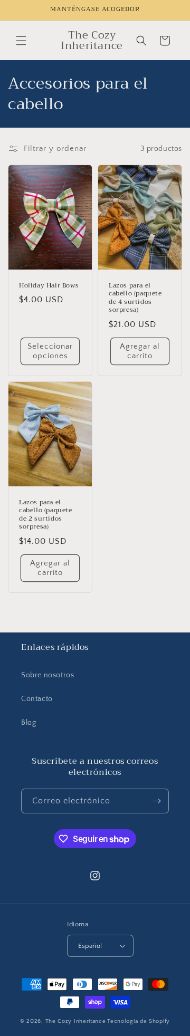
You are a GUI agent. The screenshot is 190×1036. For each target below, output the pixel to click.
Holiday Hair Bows (49, 286)
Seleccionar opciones (50, 351)
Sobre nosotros (47, 675)
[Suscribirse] (156, 801)
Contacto (37, 699)
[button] (21, 40)
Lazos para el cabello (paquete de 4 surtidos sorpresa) (135, 298)
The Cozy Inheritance (75, 1021)
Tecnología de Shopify (138, 1021)
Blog (28, 722)
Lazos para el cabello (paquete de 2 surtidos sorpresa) (45, 514)
